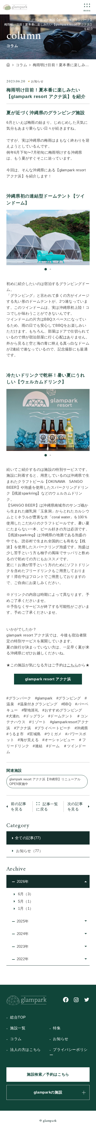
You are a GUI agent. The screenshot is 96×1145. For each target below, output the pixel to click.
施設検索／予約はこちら (48, 1074)
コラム (16, 1039)
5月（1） (25, 901)
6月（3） (25, 894)
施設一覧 (17, 1028)
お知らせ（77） (29, 851)
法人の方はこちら (25, 1050)
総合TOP (18, 1017)
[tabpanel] (48, 237)
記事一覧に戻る (47, 806)
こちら (72, 665)
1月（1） (25, 908)
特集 (57, 1028)
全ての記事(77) (28, 838)
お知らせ (60, 1039)
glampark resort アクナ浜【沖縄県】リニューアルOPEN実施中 (44, 781)
